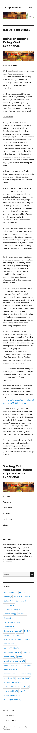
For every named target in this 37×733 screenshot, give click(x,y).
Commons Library (12, 609)
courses (22, 614)
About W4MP (8, 715)
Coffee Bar (9, 605)
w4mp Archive (11, 691)
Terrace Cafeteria (11, 687)
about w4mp (10, 592)
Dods (27, 631)
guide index (10, 640)
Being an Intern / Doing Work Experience (15, 42)
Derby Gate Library (12, 622)
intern (27, 652)
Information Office (12, 652)
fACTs (20, 635)
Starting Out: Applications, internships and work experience (18, 471)
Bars (27, 597)
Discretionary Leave (13, 631)
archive (8, 597)
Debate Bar (9, 618)
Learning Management (14, 661)
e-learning (9, 635)
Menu (30, 7)
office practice (10, 670)
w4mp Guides (8, 710)
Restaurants (26, 674)
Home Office (24, 640)
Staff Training (23, 678)
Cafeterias (21, 601)
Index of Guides (11, 648)
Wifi (22, 691)
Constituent (10, 614)
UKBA (25, 687)
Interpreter (9, 657)
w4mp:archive (12, 7)
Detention (9, 627)
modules (26, 665)
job (19, 657)
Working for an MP (12, 700)
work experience (12, 695)
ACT (22, 592)
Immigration (10, 644)
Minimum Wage (11, 665)
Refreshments (11, 674)
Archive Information (11, 720)
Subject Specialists (12, 682)
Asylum (18, 597)
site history (9, 678)
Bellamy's (9, 601)
